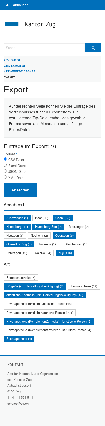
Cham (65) (62, 217)
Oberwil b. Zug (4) (19, 244)
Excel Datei (17, 165)
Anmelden (21, 4)
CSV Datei (16, 159)
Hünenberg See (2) (48, 226)
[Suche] (93, 47)
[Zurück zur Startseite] (52, 26)
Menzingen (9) (79, 226)
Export (9, 77)
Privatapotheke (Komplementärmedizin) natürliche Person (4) (48, 329)
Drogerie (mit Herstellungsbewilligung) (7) (34, 286)
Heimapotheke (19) (84, 286)
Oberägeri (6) (64, 235)
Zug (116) (65, 252)
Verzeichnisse (14, 65)
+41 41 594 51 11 (22, 397)
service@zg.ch (18, 403)
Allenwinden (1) (17, 217)
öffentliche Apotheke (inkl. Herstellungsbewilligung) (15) (44, 294)
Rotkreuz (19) (48, 244)
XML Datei (16, 177)
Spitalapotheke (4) (19, 338)
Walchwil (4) (42, 252)
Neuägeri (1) (14, 235)
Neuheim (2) (39, 235)
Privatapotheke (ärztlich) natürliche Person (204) (39, 312)
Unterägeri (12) (16, 252)
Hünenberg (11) (17, 226)
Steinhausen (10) (76, 244)
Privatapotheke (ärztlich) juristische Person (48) (39, 303)
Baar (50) (41, 217)
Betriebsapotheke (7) (20, 277)
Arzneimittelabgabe (19, 71)
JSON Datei (17, 171)
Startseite (12, 59)
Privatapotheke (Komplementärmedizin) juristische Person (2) (48, 321)
